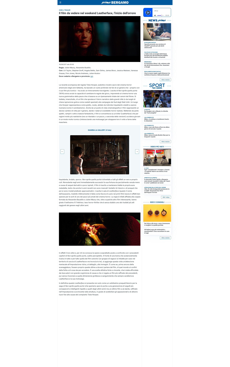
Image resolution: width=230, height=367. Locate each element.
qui (91, 76)
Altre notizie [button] (165, 80)
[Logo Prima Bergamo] (115, 2)
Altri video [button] (166, 197)
